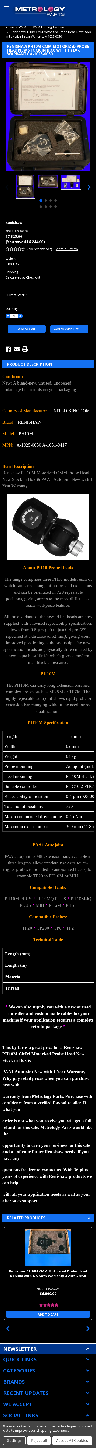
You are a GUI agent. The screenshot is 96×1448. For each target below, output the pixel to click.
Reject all (39, 1440)
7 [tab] (50, 206)
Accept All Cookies (72, 1440)
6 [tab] (45, 206)
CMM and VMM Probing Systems (42, 27)
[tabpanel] (25, 187)
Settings (14, 1440)
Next (89, 187)
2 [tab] (45, 200)
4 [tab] (55, 200)
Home (10, 27)
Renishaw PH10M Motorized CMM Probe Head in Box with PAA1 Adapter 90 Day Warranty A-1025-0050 (48, 1276)
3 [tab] (50, 200)
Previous (6, 187)
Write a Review (67, 249)
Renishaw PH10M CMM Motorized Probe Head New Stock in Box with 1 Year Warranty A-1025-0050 (48, 34)
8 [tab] (55, 206)
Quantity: (12, 309)
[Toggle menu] (6, 6)
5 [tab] (40, 206)
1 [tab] (40, 200)
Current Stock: (17, 295)
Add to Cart (48, 1314)
